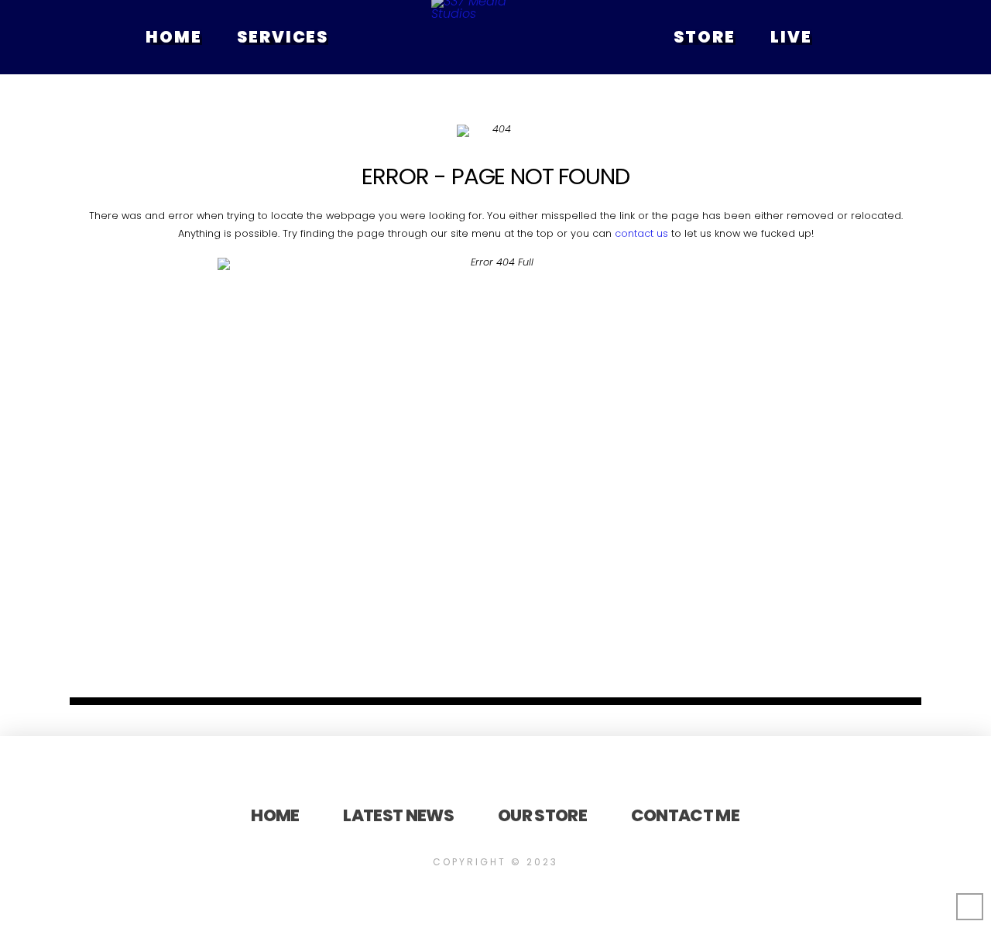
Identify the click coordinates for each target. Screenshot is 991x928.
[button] (548, 37)
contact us (641, 233)
